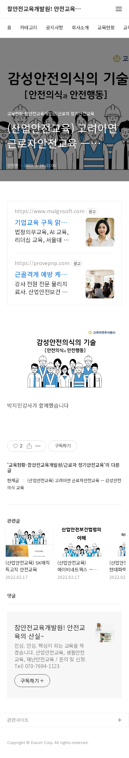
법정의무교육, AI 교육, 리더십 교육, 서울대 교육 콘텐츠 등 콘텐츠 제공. (42, 235)
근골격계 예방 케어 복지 (41, 274)
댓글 (11, 595)
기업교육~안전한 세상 (29, 743)
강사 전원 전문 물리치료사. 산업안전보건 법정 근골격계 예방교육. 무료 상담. (41, 287)
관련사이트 (18, 719)
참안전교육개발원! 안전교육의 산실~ (46, 9)
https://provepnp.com (42, 263)
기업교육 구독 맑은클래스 (41, 222)
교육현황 (106, 27)
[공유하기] (29, 446)
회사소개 (80, 27)
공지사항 (54, 27)
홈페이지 (16, 732)
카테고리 (28, 27)
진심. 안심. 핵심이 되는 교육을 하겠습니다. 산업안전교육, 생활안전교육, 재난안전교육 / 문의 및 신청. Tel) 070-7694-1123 (50, 656)
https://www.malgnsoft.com (50, 211)
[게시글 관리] (38, 446)
